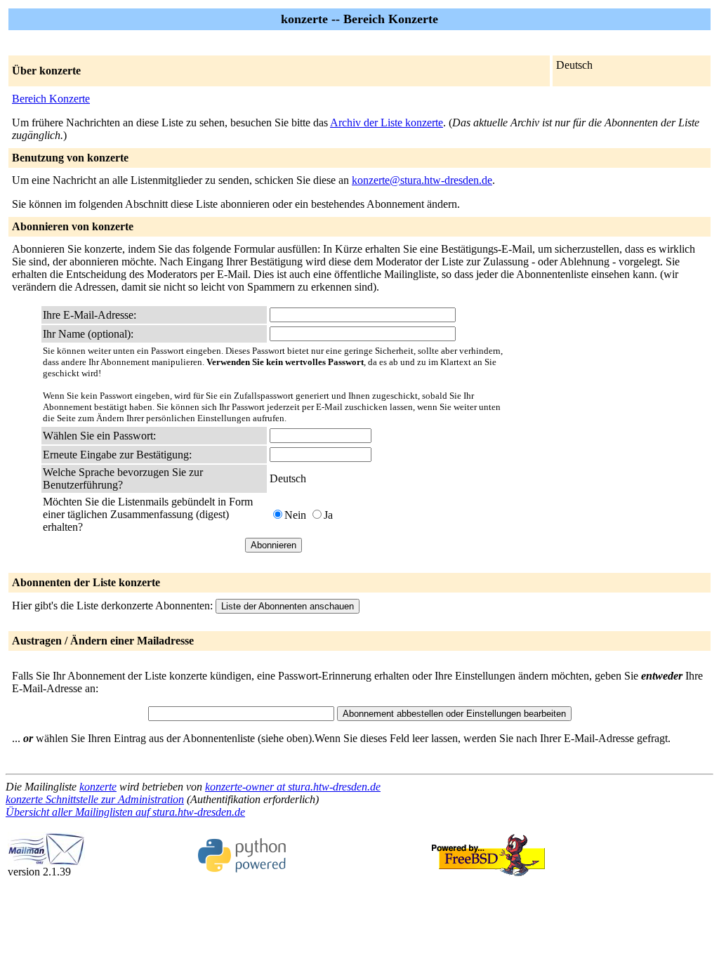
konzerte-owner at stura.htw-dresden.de (293, 787)
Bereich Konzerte (51, 99)
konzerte (98, 787)
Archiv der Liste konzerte (386, 122)
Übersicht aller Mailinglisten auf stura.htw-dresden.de (125, 812)
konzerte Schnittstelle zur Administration (95, 799)
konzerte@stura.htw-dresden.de (422, 180)
